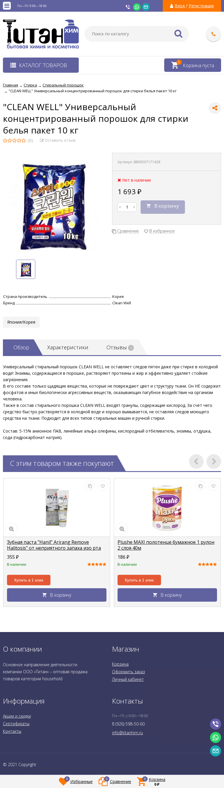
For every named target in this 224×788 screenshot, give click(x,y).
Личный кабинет (128, 679)
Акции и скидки (17, 716)
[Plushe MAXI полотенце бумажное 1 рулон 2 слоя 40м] (167, 507)
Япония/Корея (21, 322)
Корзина (120, 664)
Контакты (12, 731)
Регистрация (201, 6)
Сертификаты (16, 723)
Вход (180, 6)
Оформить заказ (128, 671)
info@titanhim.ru (127, 732)
